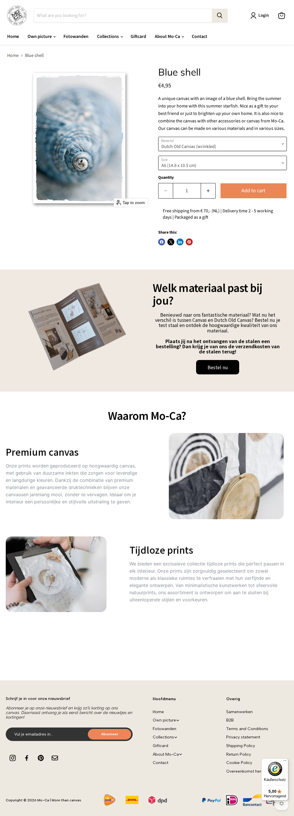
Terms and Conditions (247, 728)
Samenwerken (239, 711)
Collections (108, 36)
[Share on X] (170, 241)
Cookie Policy (239, 762)
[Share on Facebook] (161, 241)
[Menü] (284, 762)
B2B (230, 720)
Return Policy (238, 754)
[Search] (219, 15)
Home (13, 36)
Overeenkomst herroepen (250, 771)
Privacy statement (243, 737)
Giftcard (138, 36)
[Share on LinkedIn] (180, 241)
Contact (199, 36)
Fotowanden (75, 36)
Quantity (166, 177)
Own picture (40, 36)
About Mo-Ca (168, 36)
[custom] (13, 758)
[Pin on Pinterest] (189, 241)
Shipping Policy (240, 745)
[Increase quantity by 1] (208, 191)
